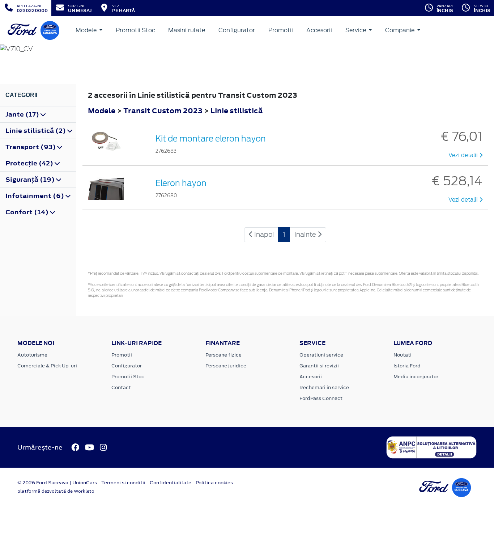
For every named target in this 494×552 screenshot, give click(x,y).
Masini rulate (186, 30)
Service (356, 30)
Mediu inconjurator (415, 376)
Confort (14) (27, 212)
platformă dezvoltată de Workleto (55, 491)
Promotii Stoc (135, 30)
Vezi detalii (463, 155)
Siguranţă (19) (30, 179)
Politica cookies (214, 482)
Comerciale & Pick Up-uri (47, 365)
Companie (400, 30)
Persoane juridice (225, 365)
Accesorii (319, 30)
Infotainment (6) (35, 195)
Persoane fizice (223, 354)
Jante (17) (23, 114)
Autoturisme (32, 354)
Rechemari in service (324, 387)
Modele (87, 30)
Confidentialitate (170, 482)
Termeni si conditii (123, 482)
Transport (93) (31, 147)
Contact (121, 387)
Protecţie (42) (30, 163)
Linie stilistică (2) (36, 130)
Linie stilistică (236, 110)
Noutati (402, 354)
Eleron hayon (181, 183)
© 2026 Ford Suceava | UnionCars (57, 482)
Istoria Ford (407, 365)
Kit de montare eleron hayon (211, 138)
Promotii (280, 30)
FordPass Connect (320, 398)
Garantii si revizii (319, 365)
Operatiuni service (321, 354)
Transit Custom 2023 (163, 110)
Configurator (236, 30)
